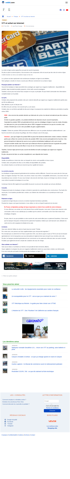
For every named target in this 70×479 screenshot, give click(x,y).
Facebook (10, 421)
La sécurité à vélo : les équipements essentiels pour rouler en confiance (36, 289)
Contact (32, 435)
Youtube (9, 423)
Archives (26, 435)
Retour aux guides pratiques (10, 275)
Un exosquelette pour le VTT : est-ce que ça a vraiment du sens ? (34, 296)
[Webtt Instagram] (64, 10)
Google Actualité (12, 419)
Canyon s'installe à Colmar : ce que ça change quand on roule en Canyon (37, 357)
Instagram (10, 426)
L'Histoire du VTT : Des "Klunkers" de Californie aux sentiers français (35, 310)
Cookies (20, 435)
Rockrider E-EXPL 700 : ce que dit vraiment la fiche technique (33, 371)
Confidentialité (12, 435)
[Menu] (66, 2)
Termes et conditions (52, 408)
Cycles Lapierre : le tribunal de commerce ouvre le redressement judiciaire (37, 364)
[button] (4, 9)
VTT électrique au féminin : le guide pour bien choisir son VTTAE (34, 303)
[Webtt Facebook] (60, 10)
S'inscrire (52, 410)
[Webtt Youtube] (67, 10)
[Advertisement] (35, 381)
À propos (4, 435)
